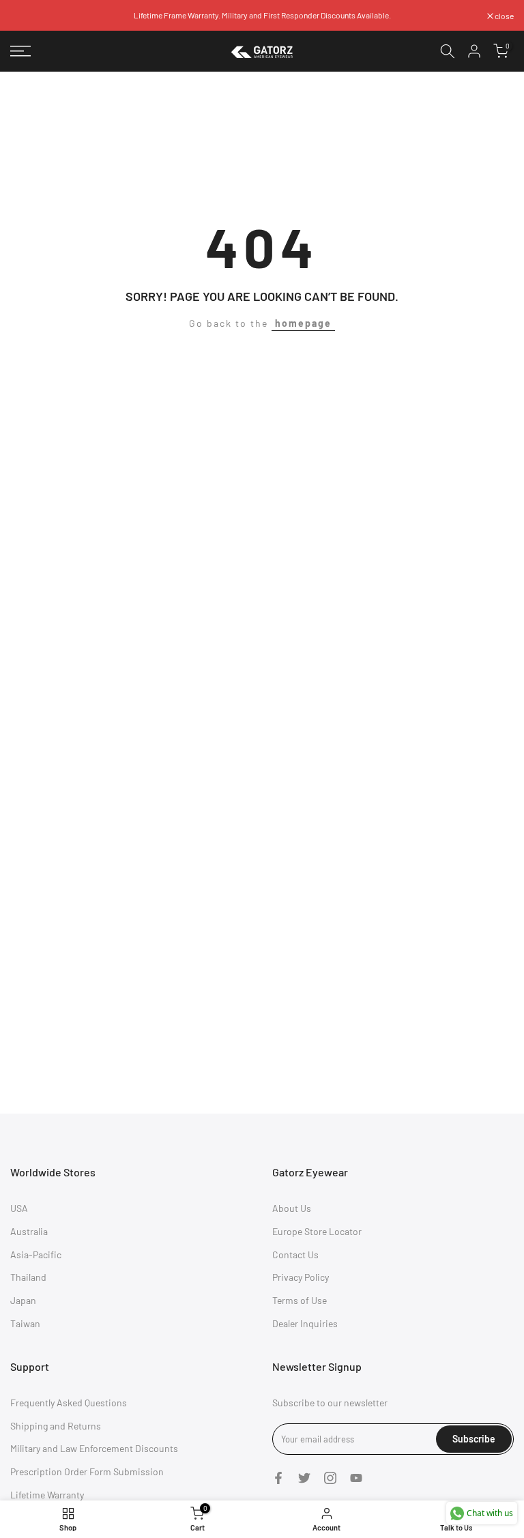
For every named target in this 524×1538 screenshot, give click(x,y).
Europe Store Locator (317, 1231)
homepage (303, 323)
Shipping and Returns (55, 1426)
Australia (29, 1231)
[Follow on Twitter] (304, 1478)
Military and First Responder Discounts (288, 15)
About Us (291, 1208)
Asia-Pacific (35, 1254)
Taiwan (25, 1323)
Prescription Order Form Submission (87, 1471)
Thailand (28, 1277)
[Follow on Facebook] (278, 1478)
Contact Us (295, 1254)
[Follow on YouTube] (356, 1478)
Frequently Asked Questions (68, 1402)
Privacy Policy (300, 1277)
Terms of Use (299, 1300)
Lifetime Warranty (47, 1494)
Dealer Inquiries (305, 1323)
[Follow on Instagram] (330, 1478)
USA (19, 1208)
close (26, 16)
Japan (23, 1300)
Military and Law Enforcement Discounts (94, 1448)
